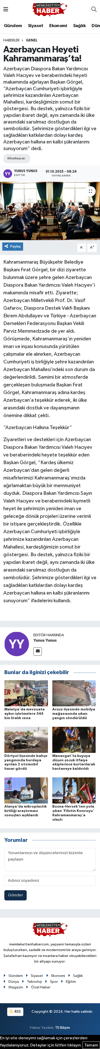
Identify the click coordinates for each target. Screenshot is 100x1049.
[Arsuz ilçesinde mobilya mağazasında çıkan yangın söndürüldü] (74, 693)
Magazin (15, 987)
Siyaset (35, 26)
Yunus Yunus (45, 640)
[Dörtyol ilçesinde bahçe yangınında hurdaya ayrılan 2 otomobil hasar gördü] (26, 740)
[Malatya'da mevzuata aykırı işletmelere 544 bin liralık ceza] (26, 693)
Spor (54, 982)
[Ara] (94, 9)
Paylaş (15, 246)
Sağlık (79, 26)
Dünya (13, 982)
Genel (31, 40)
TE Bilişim (62, 1028)
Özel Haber (41, 987)
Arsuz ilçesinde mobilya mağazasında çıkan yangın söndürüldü (73, 714)
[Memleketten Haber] (50, 9)
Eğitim (71, 982)
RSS (17, 1011)
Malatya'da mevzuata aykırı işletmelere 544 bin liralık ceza (24, 714)
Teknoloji (34, 982)
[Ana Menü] (5, 9)
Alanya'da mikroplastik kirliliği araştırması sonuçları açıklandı (25, 811)
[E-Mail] (37, 651)
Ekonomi (58, 26)
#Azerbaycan (16, 158)
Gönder (15, 895)
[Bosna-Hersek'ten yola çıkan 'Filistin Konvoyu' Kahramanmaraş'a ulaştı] (74, 790)
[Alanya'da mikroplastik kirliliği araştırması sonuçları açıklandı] (26, 790)
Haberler (11, 40)
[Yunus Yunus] (16, 644)
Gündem (13, 26)
